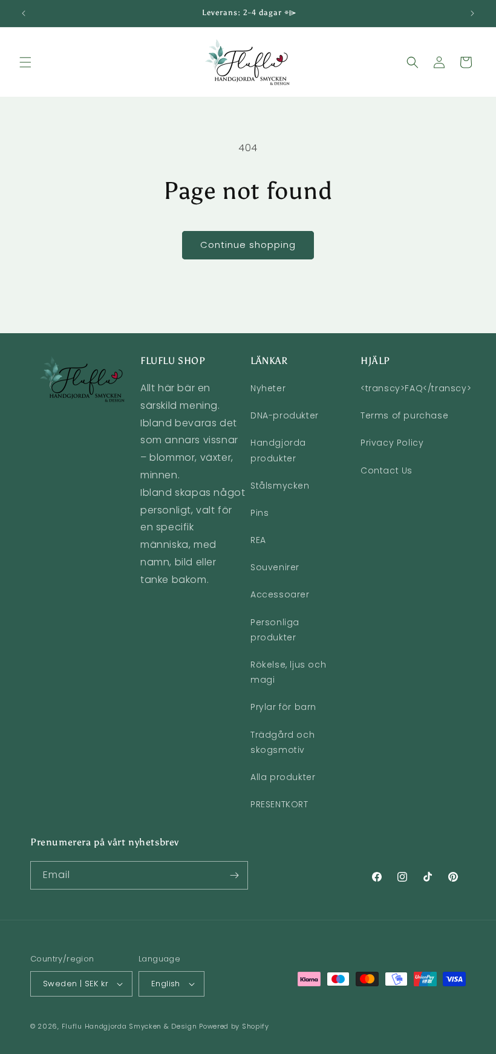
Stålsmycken (280, 486)
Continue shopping (248, 244)
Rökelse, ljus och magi (288, 672)
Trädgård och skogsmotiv (282, 742)
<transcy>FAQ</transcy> (416, 388)
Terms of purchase (404, 415)
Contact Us (387, 470)
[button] (25, 62)
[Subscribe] (234, 875)
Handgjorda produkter (278, 450)
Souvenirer (274, 567)
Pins (259, 513)
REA (258, 540)
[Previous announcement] (23, 13)
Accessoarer (280, 594)
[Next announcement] (472, 13)
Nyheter (268, 388)
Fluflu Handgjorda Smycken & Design (129, 1026)
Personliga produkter (274, 629)
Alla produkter (282, 777)
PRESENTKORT (279, 804)
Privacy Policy (392, 443)
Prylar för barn (283, 707)
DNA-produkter (284, 415)
